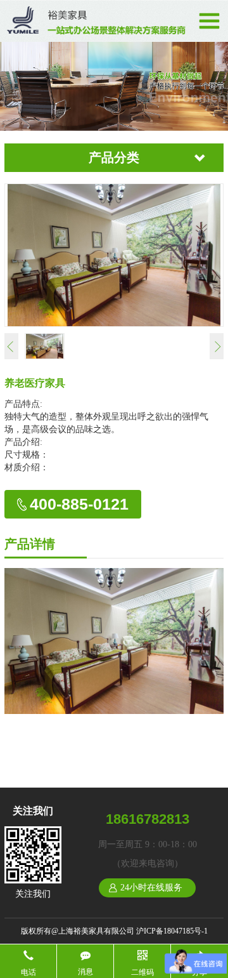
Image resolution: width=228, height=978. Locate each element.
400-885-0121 (79, 504)
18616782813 (147, 819)
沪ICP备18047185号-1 (172, 931)
